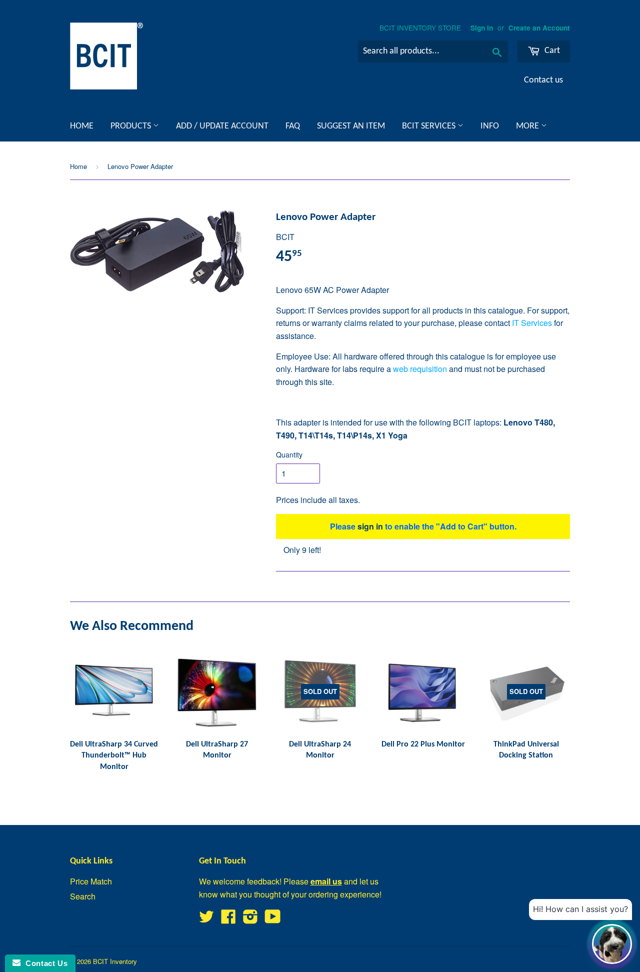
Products (131, 126)
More (528, 126)
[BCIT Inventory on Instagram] (250, 919)
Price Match (91, 881)
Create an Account (539, 27)
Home (82, 126)
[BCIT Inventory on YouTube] (272, 919)
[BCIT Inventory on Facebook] (228, 919)
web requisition (420, 368)
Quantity (289, 455)
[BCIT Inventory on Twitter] (206, 919)
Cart (551, 51)
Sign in (481, 27)
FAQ (293, 126)
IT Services (532, 322)
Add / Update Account (222, 126)
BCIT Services (430, 126)
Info (489, 126)
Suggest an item (351, 126)
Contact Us (44, 963)
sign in (370, 526)
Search (83, 896)
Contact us (543, 80)
